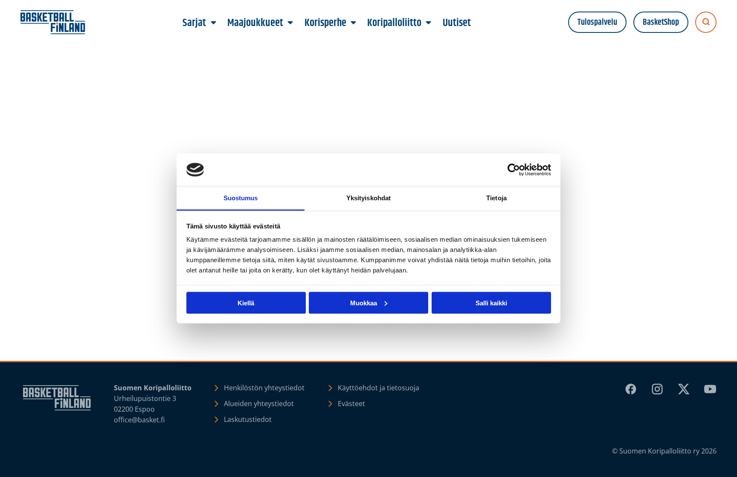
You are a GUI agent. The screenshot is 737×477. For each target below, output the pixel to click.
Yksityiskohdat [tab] (368, 198)
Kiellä (246, 302)
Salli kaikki (491, 302)
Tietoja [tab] (496, 198)
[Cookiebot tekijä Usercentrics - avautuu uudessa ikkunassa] (513, 170)
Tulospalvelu (597, 22)
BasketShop (661, 22)
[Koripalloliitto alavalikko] (429, 23)
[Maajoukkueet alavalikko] (290, 23)
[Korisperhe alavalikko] (353, 23)
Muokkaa (363, 302)
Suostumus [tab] (240, 198)
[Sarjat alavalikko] (213, 23)
